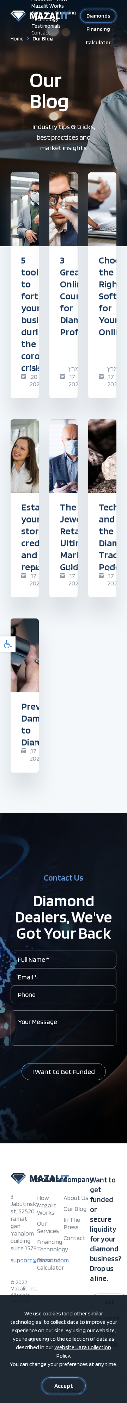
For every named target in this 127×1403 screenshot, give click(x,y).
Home (17, 39)
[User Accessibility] (8, 644)
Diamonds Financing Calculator (98, 18)
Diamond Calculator (50, 1263)
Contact (40, 33)
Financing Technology (50, 1245)
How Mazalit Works (46, 1205)
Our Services (48, 1227)
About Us (76, 1197)
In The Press (72, 1223)
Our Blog (75, 1208)
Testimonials (46, 26)
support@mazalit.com (24, 1260)
